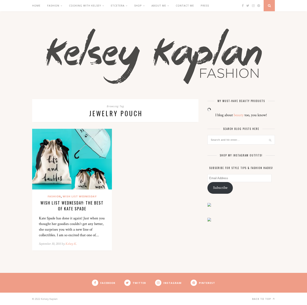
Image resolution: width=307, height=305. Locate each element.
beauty (239, 115)
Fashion (53, 5)
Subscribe (220, 187)
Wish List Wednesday (80, 196)
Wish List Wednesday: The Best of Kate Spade (72, 205)
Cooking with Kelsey (85, 5)
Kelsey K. (71, 244)
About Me (158, 5)
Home (36, 5)
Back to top (262, 299)
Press (205, 5)
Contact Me (185, 5)
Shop (138, 5)
